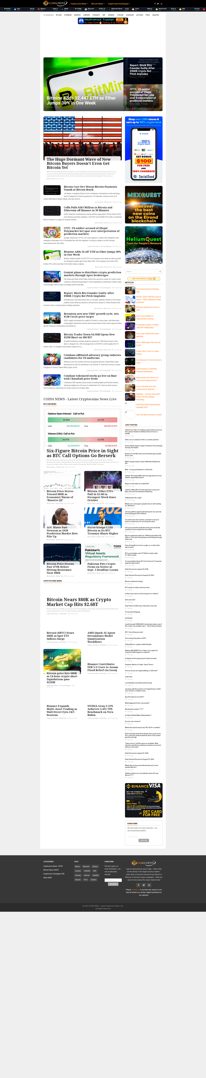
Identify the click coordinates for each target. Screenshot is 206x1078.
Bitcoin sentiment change (134, 581)
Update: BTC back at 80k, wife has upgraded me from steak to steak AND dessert (143, 476)
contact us (136, 890)
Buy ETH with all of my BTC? (134, 697)
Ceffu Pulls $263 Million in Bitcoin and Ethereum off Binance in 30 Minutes (88, 209)
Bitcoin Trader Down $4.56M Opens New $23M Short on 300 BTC (89, 336)
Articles (129, 282)
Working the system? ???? (134, 709)
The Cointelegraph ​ (106, 246)
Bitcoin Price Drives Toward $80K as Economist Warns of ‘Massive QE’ (60, 495)
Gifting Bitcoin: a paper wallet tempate (138, 644)
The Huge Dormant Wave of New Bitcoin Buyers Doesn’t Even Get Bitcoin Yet (79, 163)
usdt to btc (128, 677)
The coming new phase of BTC (135, 638)
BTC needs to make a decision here (137, 587)
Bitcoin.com (50, 178)
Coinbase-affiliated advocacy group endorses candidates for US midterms (92, 356)
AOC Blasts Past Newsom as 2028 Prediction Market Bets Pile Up (62, 532)
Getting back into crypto (133, 498)
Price (148, 15)
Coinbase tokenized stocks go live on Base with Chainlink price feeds (90, 377)
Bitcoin (59, 15)
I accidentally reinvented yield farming (138, 683)
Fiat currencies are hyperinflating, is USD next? (141, 670)
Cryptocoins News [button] (78, 4)
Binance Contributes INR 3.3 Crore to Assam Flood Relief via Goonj (102, 667)
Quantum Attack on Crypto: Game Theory (139, 664)
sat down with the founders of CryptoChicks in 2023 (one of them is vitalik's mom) (143, 690)
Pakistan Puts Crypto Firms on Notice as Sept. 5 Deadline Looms (102, 567)
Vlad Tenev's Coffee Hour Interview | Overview (141, 606)
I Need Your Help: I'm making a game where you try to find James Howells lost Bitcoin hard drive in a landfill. (143, 431)
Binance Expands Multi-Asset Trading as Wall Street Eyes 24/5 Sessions (62, 710)
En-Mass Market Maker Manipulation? (138, 715)
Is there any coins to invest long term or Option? (141, 593)
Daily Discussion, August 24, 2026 (136, 569)
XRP (104, 15)
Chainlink (130, 15)
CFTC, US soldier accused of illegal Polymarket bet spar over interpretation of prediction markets (91, 231)
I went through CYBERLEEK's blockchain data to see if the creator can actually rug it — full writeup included (143, 625)
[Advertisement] (103, 41)
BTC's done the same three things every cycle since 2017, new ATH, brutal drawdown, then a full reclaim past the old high (143, 735)
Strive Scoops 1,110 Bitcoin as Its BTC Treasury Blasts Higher (102, 530)
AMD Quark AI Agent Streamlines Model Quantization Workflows (101, 637)
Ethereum (68, 15)
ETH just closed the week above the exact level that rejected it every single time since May (142, 528)
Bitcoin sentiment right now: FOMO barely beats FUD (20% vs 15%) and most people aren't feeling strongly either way (143, 537)
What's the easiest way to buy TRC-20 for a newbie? (142, 727)
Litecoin (120, 15)
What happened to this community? (137, 703)
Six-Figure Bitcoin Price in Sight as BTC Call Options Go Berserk (82, 453)
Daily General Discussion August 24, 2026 (139, 575)
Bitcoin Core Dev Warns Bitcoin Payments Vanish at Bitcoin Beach (90, 188)
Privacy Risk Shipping (132, 612)
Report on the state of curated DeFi (137, 483)
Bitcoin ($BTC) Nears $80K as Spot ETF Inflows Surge (60, 635)
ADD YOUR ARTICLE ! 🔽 (143, 279)
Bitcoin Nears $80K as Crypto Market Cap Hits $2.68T (79, 601)
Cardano (86, 15)
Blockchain (63, 614)
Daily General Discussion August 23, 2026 (139, 759)
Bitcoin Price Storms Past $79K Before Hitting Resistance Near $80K (60, 568)
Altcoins (139, 15)
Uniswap (111, 15)
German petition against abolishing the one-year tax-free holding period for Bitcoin (143, 512)
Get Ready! (129, 618)
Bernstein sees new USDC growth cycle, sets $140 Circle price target (91, 315)
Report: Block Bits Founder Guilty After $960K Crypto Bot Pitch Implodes (89, 294)
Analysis (155, 15)
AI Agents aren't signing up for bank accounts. (141, 658)
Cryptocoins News (93, 246)
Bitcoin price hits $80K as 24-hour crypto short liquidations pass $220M (62, 677)
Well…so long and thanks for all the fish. (139, 469)
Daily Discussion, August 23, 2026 (136, 753)
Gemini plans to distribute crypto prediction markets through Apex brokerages (92, 274)
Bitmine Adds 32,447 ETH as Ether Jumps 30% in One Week (92, 253)
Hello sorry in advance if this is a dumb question (142, 440)
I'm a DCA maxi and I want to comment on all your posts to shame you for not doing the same (142, 520)
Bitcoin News (99, 202)
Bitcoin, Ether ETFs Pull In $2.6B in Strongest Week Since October (101, 495)
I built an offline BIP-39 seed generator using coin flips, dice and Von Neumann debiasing (142, 490)
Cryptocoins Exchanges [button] (118, 4)
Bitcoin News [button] (97, 4)
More (47, 878)
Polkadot (96, 15)
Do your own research (132, 721)
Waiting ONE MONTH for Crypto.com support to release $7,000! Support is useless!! (141, 651)
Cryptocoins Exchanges (53, 874)
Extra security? (130, 600)
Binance (77, 15)
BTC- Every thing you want (134, 632)
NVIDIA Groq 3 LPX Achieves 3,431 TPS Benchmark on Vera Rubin (100, 710)
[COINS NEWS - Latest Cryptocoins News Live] (55, 3)
